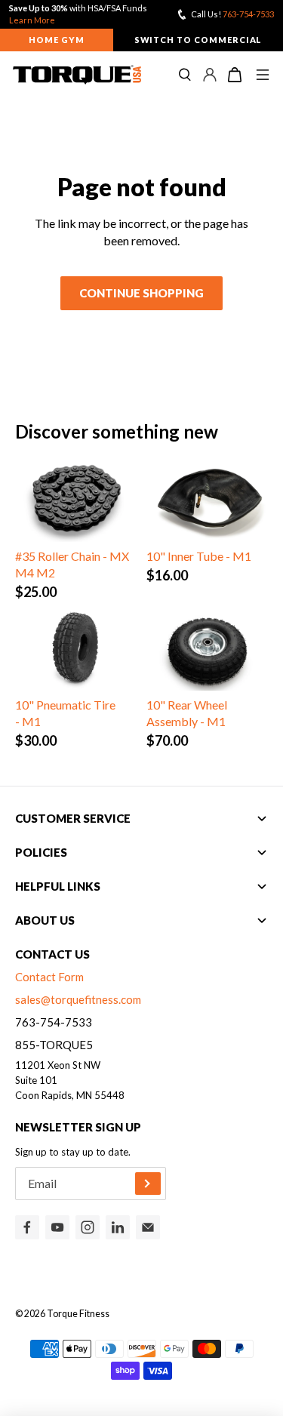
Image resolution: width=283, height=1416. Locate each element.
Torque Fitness (78, 1313)
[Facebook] (27, 1227)
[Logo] (77, 74)
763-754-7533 (248, 14)
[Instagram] (87, 1227)
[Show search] (185, 75)
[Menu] (262, 74)
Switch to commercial (198, 40)
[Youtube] (57, 1227)
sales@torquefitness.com (78, 999)
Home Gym (57, 40)
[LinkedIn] (118, 1227)
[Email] (148, 1227)
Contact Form (49, 977)
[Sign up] (148, 1183)
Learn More (32, 20)
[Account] (210, 75)
